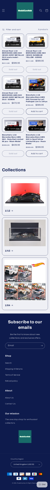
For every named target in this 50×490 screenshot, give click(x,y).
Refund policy (11, 381)
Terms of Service (12, 375)
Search (8, 363)
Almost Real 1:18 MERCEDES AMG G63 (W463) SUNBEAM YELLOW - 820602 (36, 54)
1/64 (7, 305)
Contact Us (10, 404)
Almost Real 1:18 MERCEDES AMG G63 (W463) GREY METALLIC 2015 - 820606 (13, 96)
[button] (3, 11)
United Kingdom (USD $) (23, 464)
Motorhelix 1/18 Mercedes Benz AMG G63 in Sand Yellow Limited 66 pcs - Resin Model (36, 139)
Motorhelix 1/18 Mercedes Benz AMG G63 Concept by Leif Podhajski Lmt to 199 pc (36, 98)
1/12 (7, 211)
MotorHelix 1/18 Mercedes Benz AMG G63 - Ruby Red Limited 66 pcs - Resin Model (12, 138)
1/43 (7, 251)
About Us (9, 398)
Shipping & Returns (13, 369)
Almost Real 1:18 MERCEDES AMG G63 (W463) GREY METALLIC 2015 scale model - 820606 (13, 55)
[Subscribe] (42, 346)
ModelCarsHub (21, 483)
